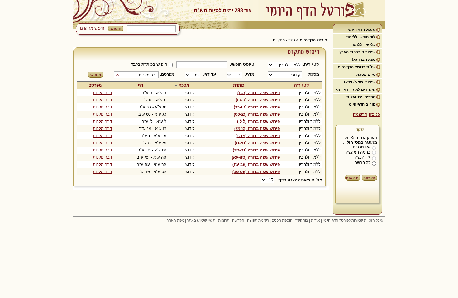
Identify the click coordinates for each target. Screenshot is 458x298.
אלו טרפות (361, 147)
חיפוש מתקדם (92, 28)
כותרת (238, 85)
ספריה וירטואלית (360, 97)
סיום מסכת (365, 74)
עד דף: (209, 74)
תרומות (223, 220)
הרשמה (360, 114)
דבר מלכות (102, 92)
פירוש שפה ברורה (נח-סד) (256, 150)
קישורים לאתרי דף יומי (355, 89)
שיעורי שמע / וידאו (359, 82)
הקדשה (238, 220)
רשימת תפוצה (258, 220)
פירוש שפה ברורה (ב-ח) (258, 92)
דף (140, 85)
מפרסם (95, 85)
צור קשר (301, 220)
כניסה (374, 114)
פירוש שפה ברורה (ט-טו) (258, 100)
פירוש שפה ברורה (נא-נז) (257, 143)
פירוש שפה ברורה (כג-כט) (257, 114)
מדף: (249, 74)
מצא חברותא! (363, 59)
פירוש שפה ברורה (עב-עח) (256, 164)
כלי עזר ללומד (363, 44)
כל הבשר (362, 162)
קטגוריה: (312, 64)
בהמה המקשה (358, 152)
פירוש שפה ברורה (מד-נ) (258, 135)
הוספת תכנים (282, 220)
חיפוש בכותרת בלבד (149, 64)
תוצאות (352, 178)
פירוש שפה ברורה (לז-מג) (257, 128)
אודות (315, 220)
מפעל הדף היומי (361, 29)
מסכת (184, 85)
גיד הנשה (362, 157)
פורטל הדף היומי (312, 40)
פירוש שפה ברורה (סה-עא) (256, 157)
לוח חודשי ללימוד (360, 37)
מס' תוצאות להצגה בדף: (299, 180)
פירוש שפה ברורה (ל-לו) (258, 121)
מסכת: (313, 74)
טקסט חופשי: (242, 64)
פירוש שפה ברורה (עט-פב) (256, 171)
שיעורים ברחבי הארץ (357, 52)
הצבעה (369, 178)
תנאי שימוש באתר (201, 220)
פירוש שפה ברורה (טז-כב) (257, 107)
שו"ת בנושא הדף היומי (355, 67)
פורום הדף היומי (361, 104)
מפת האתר (175, 220)
